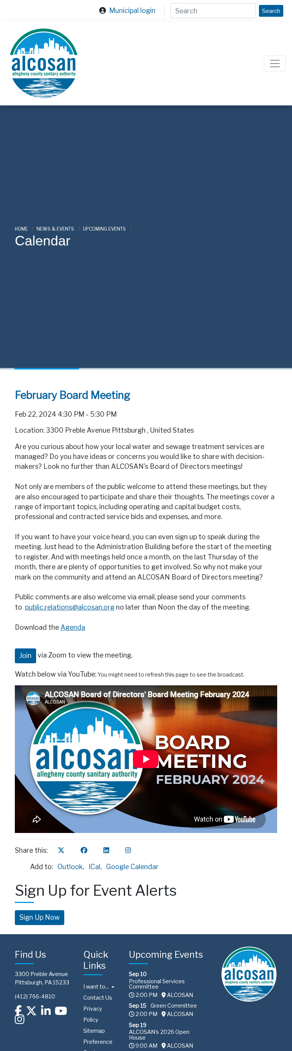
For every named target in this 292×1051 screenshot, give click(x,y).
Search (271, 10)
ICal (94, 867)
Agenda (72, 627)
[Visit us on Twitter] (31, 1011)
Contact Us (97, 997)
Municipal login (132, 10)
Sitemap (94, 1030)
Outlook (70, 867)
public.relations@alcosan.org (69, 607)
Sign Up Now (39, 917)
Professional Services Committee (157, 984)
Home (22, 229)
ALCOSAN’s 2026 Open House (159, 1035)
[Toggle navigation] (275, 64)
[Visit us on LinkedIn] (46, 1011)
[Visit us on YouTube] (61, 1011)
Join (25, 655)
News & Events (55, 229)
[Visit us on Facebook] (18, 1011)
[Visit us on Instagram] (19, 1019)
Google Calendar (132, 867)
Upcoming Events (105, 229)
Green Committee (174, 1005)
